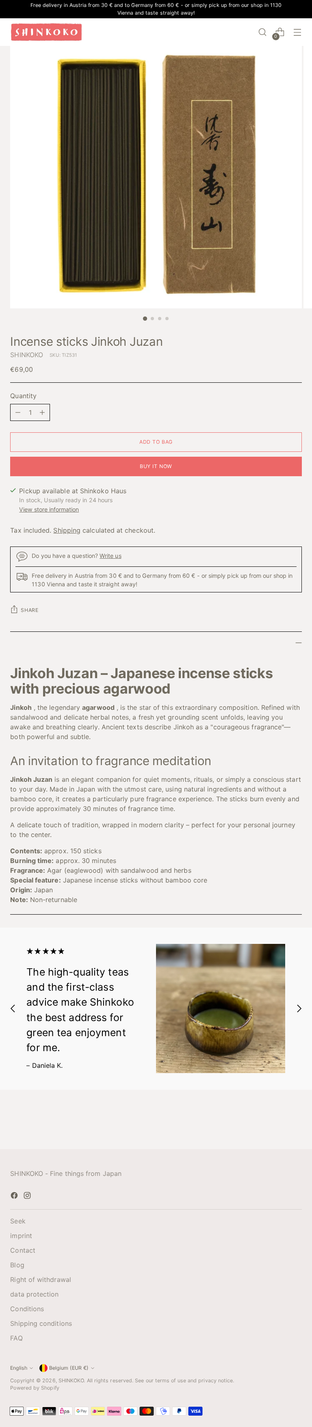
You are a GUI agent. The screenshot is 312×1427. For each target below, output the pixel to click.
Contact (22, 1250)
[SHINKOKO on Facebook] (15, 1196)
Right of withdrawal (40, 1279)
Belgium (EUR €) (69, 1368)
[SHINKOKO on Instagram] (28, 1196)
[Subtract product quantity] (18, 412)
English (18, 1368)
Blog (17, 1265)
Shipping (66, 530)
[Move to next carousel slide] (299, 1008)
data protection (34, 1294)
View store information (49, 509)
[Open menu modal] (297, 32)
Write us (110, 555)
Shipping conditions (41, 1323)
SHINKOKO (26, 355)
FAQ (16, 1338)
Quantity (23, 396)
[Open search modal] (262, 32)
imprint (21, 1236)
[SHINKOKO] (46, 32)
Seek (17, 1221)
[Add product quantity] (42, 412)
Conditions (27, 1309)
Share (29, 610)
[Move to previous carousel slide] (13, 1008)
